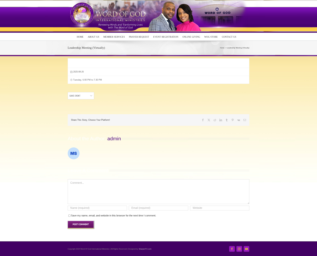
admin (114, 138)
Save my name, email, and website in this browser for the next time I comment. (113, 215)
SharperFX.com (145, 249)
